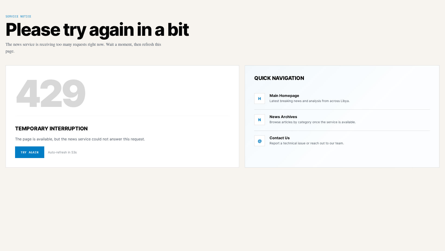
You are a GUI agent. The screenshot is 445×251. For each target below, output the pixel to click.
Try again (30, 152)
